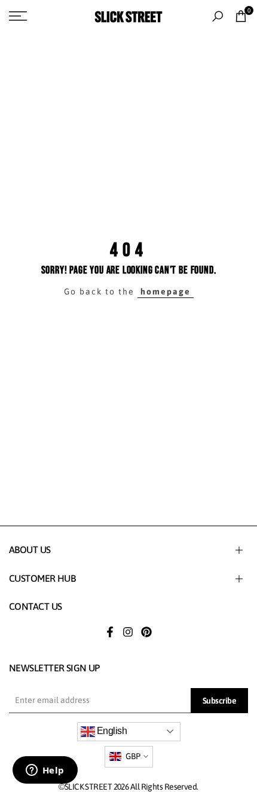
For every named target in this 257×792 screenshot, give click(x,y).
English (111, 731)
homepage (165, 291)
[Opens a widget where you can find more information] (45, 771)
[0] (241, 16)
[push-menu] (18, 16)
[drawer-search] (217, 16)
